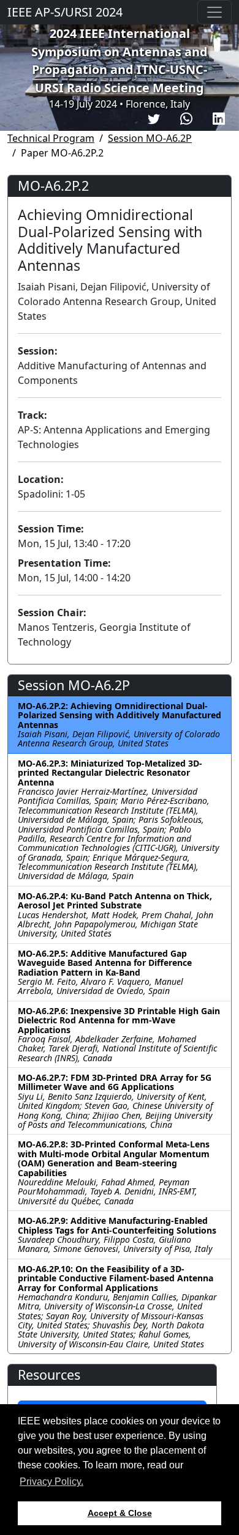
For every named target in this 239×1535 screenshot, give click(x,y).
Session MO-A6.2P (150, 138)
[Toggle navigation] (214, 12)
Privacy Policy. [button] (51, 1481)
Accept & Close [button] (120, 1513)
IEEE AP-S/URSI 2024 (65, 12)
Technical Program (50, 138)
